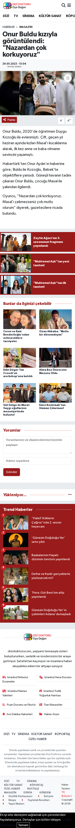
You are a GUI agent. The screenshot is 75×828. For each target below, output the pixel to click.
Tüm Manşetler (53, 704)
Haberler (8, 27)
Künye (12, 800)
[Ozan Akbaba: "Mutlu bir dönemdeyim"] (55, 319)
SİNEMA (28, 16)
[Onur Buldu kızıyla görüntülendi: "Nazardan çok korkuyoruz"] (37, 93)
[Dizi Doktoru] (16, 5)
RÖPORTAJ (62, 734)
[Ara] (64, 5)
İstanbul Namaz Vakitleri (14, 693)
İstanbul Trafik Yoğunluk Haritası (50, 693)
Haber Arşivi (51, 714)
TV (16, 16)
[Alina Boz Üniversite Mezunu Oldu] (55, 357)
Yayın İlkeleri (16, 804)
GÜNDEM (45, 792)
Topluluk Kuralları (38, 800)
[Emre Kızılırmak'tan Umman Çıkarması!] (55, 392)
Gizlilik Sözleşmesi (20, 796)
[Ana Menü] (69, 5)
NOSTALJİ (33, 789)
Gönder (11, 472)
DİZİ (6, 16)
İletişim (48, 796)
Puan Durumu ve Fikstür (21, 704)
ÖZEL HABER (37, 739)
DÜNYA (27, 792)
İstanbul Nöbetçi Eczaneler (15, 679)
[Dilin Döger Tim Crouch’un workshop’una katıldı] (19, 357)
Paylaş (11, 119)
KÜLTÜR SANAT (50, 16)
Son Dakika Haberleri (19, 714)
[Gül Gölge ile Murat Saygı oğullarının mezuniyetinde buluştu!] (19, 392)
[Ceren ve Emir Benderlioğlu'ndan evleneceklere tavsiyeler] (19, 319)
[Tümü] (70, 495)
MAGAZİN (25, 27)
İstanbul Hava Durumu (58, 677)
